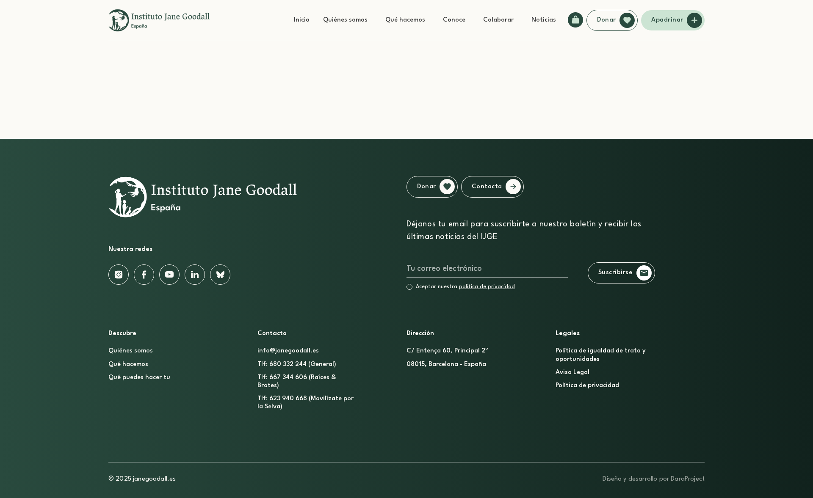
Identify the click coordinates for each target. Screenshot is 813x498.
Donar (606, 20)
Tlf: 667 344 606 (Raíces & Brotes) (296, 381)
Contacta (487, 187)
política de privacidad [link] (487, 286)
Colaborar (498, 20)
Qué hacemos (405, 20)
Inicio (302, 20)
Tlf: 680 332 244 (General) (296, 364)
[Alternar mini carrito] (575, 20)
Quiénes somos (345, 20)
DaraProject (688, 479)
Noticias (543, 20)
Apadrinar (667, 20)
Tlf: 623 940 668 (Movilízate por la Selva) (305, 403)
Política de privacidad (587, 385)
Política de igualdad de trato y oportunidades (601, 355)
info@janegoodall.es (288, 351)
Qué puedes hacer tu (139, 377)
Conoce (454, 20)
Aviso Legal (572, 372)
